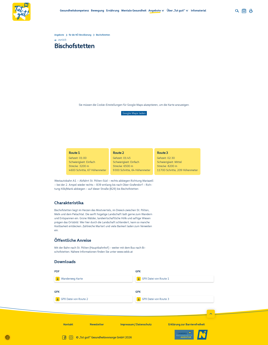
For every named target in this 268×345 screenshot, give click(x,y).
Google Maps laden (134, 113)
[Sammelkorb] (251, 11)
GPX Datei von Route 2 (74, 299)
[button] (87, 161)
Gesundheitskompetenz (74, 10)
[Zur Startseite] (21, 12)
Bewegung (97, 10)
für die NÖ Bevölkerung (80, 34)
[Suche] (237, 11)
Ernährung (112, 10)
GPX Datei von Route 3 (155, 299)
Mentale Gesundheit (133, 10)
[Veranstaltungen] (244, 11)
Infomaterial (198, 10)
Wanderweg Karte (72, 279)
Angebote (154, 10)
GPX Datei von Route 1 (155, 279)
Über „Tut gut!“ (176, 10)
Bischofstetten (103, 34)
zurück (62, 40)
